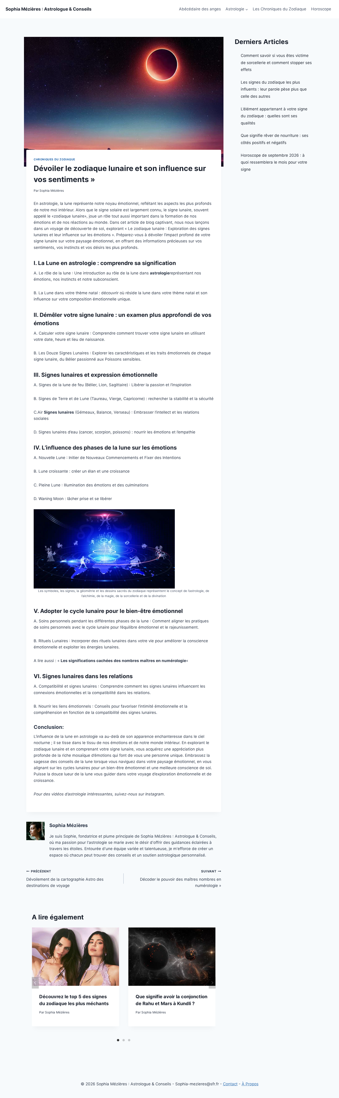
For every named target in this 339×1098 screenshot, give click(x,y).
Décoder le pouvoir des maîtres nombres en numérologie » (180, 878)
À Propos (250, 1084)
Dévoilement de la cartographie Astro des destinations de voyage (65, 878)
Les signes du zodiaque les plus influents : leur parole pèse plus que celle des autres (274, 89)
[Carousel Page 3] (129, 1040)
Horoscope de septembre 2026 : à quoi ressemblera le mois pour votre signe (274, 162)
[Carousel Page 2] (123, 1040)
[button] (246, 9)
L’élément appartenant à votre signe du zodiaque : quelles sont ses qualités (274, 116)
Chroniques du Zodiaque (54, 159)
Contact (230, 1084)
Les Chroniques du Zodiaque (279, 9)
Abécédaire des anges (200, 9)
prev (35, 983)
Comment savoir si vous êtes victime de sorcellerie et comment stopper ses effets (276, 62)
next (212, 983)
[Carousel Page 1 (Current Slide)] (118, 1040)
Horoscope (321, 9)
